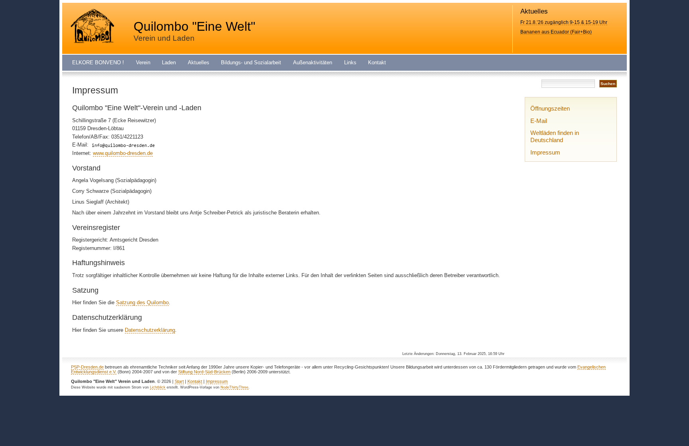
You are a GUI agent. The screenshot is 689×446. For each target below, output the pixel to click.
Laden (169, 63)
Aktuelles (198, 63)
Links (350, 63)
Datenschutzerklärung (150, 330)
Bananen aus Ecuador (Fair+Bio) (556, 32)
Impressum (545, 152)
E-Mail (538, 120)
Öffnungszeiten (550, 108)
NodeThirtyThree (234, 387)
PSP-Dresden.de (87, 367)
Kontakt (377, 63)
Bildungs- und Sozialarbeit (251, 63)
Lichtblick (157, 387)
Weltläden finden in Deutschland (554, 136)
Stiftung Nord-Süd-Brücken (204, 371)
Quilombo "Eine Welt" (194, 26)
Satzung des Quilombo (142, 302)
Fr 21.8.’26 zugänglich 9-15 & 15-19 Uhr (563, 22)
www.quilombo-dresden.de (123, 153)
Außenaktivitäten (312, 63)
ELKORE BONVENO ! (98, 63)
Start (179, 381)
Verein (143, 63)
